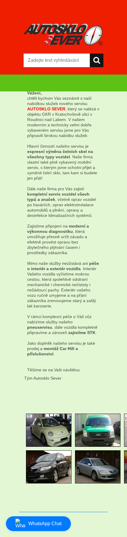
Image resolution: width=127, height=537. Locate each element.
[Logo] (63, 34)
